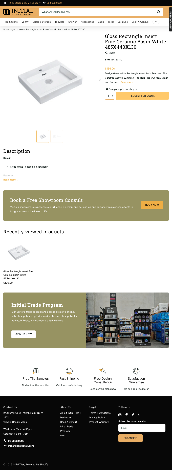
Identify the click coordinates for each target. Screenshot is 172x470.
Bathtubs (123, 21)
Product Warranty (99, 421)
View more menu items (156, 22)
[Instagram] (119, 414)
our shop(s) (131, 89)
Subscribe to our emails (132, 421)
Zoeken (158, 12)
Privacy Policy (97, 417)
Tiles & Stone (10, 21)
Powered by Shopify (37, 464)
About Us (66, 407)
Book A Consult (140, 21)
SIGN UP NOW (23, 334)
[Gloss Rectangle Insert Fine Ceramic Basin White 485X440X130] (18, 251)
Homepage (9, 29)
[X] (139, 415)
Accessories (87, 21)
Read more (127, 82)
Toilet (111, 21)
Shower (72, 21)
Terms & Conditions (100, 412)
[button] (113, 93)
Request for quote (142, 95)
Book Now (152, 204)
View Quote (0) (170, 20)
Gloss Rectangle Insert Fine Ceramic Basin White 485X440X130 (18, 275)
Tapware (59, 21)
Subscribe (130, 438)
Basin (101, 21)
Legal (92, 407)
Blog (62, 435)
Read (9, 179)
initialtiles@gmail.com (21, 445)
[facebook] (133, 414)
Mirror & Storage (42, 21)
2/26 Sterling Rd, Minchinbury (24, 3)
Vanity (25, 21)
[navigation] (42, 136)
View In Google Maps (15, 421)
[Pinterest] (126, 414)
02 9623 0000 (54, 3)
